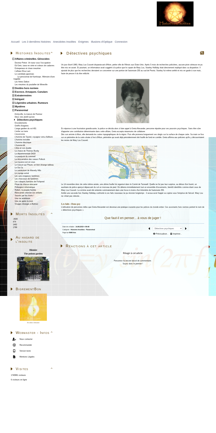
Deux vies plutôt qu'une (25, 117)
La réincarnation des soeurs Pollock (30, 159)
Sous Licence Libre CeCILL (54, 420)
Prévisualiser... (162, 234)
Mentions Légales (27, 357)
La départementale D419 (25, 154)
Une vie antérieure (22, 198)
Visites (34, 369)
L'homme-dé (20, 145)
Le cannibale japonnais (24, 74)
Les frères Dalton (22, 82)
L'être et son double (23, 148)
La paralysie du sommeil (25, 156)
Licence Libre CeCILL (42, 424)
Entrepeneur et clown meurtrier (28, 68)
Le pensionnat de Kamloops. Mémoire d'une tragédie (34, 78)
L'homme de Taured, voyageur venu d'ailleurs (34, 137)
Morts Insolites (34, 214)
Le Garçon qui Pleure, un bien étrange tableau (34, 165)
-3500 (15, 219)
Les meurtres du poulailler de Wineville (31, 84)
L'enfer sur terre (21, 131)
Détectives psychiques (29, 120)
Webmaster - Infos (34, 333)
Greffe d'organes (22, 126)
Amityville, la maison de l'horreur (28, 114)
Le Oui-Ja (19, 167)
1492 (15, 224)
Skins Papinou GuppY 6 (19, 424)
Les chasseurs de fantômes (26, 179)
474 (14, 222)
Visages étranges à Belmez (26, 204)
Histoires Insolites (34, 53)
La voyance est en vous (25, 162)
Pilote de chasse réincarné (26, 184)
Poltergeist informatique (25, 187)
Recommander (25, 345)
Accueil (27, 392)
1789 (15, 227)
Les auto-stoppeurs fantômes (27, 176)
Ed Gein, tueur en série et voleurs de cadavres (34, 65)
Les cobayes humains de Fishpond (29, 181)
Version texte (25, 351)
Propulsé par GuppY (17, 420)
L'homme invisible (22, 140)
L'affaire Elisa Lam (22, 71)
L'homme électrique (23, 142)
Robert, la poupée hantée (25, 190)
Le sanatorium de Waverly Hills (28, 170)
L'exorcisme (20, 134)
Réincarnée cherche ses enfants (28, 193)
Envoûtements (21, 123)
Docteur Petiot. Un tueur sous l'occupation (33, 63)
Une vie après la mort (24, 201)
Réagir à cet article (133, 253)
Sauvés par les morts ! (24, 195)
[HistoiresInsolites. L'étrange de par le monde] (175, 14)
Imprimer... (177, 234)
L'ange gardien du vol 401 (25, 128)
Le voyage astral (22, 173)
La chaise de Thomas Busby (27, 151)
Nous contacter (25, 339)
